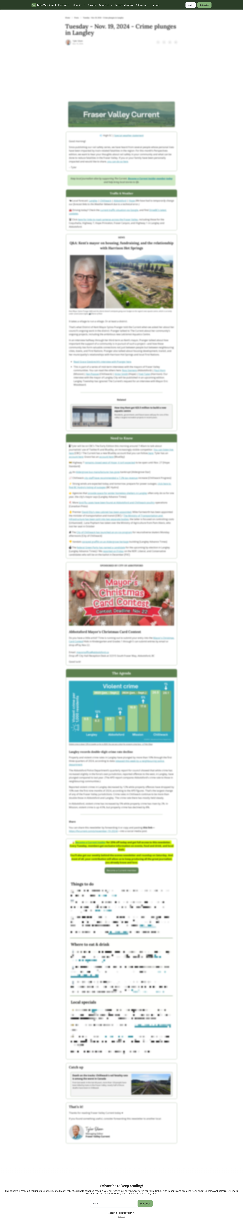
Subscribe (145, 1203)
